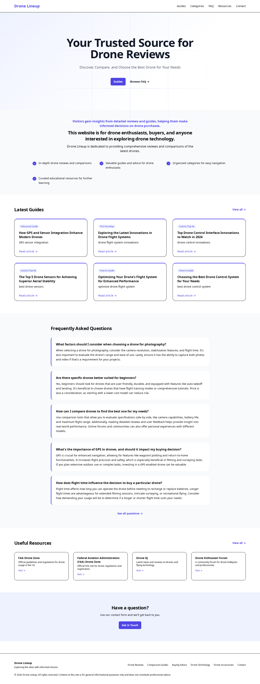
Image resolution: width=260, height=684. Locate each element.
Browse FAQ (139, 81)
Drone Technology (200, 664)
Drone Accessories (224, 664)
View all (239, 209)
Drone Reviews (136, 664)
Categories (197, 6)
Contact (241, 6)
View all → (239, 543)
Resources (224, 6)
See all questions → (130, 513)
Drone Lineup (27, 6)
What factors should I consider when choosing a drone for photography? (111, 344)
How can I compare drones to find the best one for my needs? (102, 411)
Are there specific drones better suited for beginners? (96, 378)
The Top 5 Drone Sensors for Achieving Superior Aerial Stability (48, 279)
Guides (181, 6)
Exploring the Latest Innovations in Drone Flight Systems (125, 235)
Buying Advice (179, 664)
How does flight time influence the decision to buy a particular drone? (109, 483)
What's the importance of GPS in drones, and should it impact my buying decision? (118, 449)
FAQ (211, 6)
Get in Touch (130, 625)
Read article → (28, 251)
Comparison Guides (157, 664)
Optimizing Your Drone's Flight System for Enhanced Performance (127, 279)
